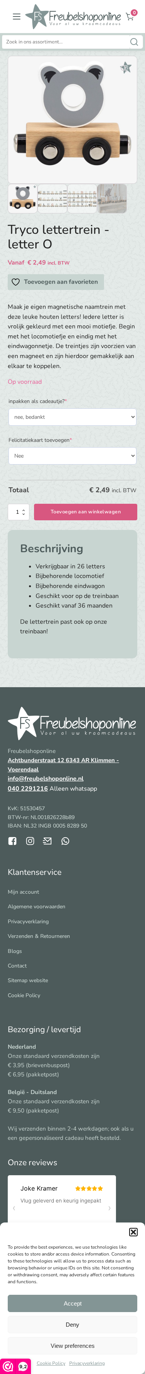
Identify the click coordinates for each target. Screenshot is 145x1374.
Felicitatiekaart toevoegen (51, 440)
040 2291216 (28, 788)
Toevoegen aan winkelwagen (86, 511)
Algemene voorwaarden (36, 906)
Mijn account (23, 892)
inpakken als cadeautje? (49, 401)
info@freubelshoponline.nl (46, 778)
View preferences (73, 1345)
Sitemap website (28, 980)
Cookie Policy (51, 1363)
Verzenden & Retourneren (39, 936)
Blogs (15, 951)
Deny (72, 1324)
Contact (17, 965)
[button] (133, 1232)
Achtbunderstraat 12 (37, 760)
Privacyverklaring (87, 1363)
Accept (73, 1303)
